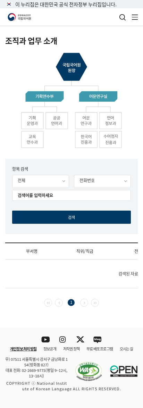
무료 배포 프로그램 (99, 348)
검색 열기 (122, 17)
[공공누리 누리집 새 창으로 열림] (120, 367)
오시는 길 (126, 348)
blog (97, 339)
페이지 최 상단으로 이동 (129, 318)
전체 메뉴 (135, 17)
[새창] (85, 367)
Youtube (45, 339)
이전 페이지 (62, 302)
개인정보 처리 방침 (23, 348)
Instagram (63, 339)
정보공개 (49, 348)
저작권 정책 (71, 348)
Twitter (80, 339)
